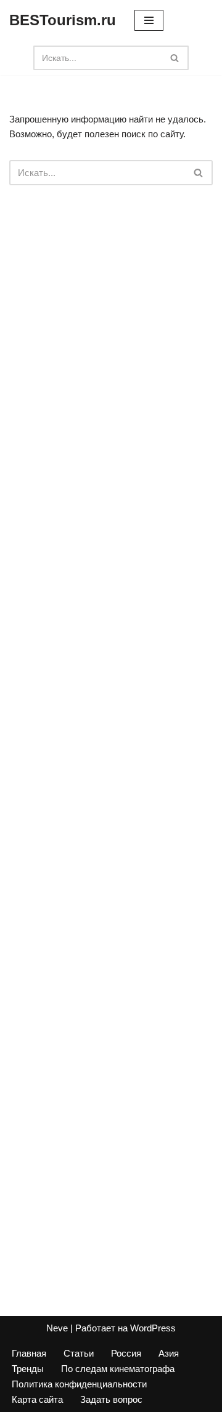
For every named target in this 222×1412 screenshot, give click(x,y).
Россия (126, 1353)
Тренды (28, 1368)
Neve (57, 1328)
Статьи (79, 1353)
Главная (29, 1353)
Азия (168, 1353)
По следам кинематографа (118, 1368)
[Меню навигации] (148, 20)
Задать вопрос (111, 1399)
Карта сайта (37, 1399)
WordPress (153, 1328)
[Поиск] (175, 58)
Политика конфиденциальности (79, 1384)
